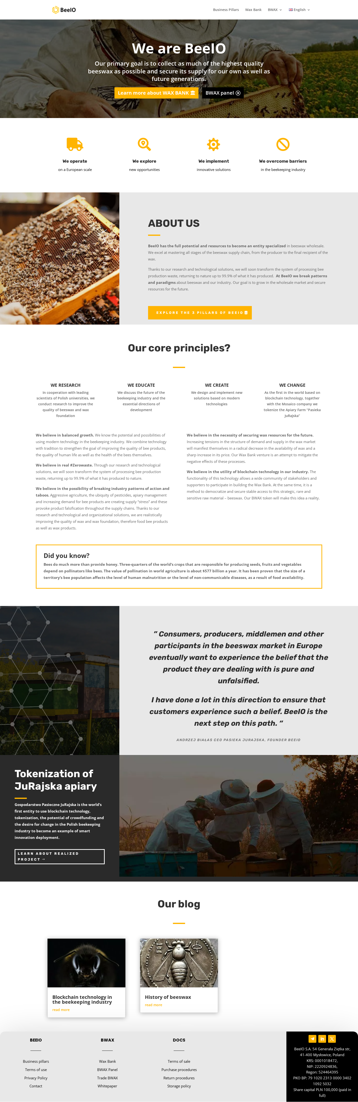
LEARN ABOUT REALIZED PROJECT (48, 857)
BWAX (273, 10)
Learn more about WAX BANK (153, 92)
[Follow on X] (332, 1039)
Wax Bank (253, 10)
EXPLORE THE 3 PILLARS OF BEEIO (200, 313)
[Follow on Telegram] (312, 1039)
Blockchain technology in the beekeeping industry (82, 999)
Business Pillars (226, 10)
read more (61, 1009)
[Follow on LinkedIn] (322, 1039)
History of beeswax (168, 997)
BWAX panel (220, 92)
